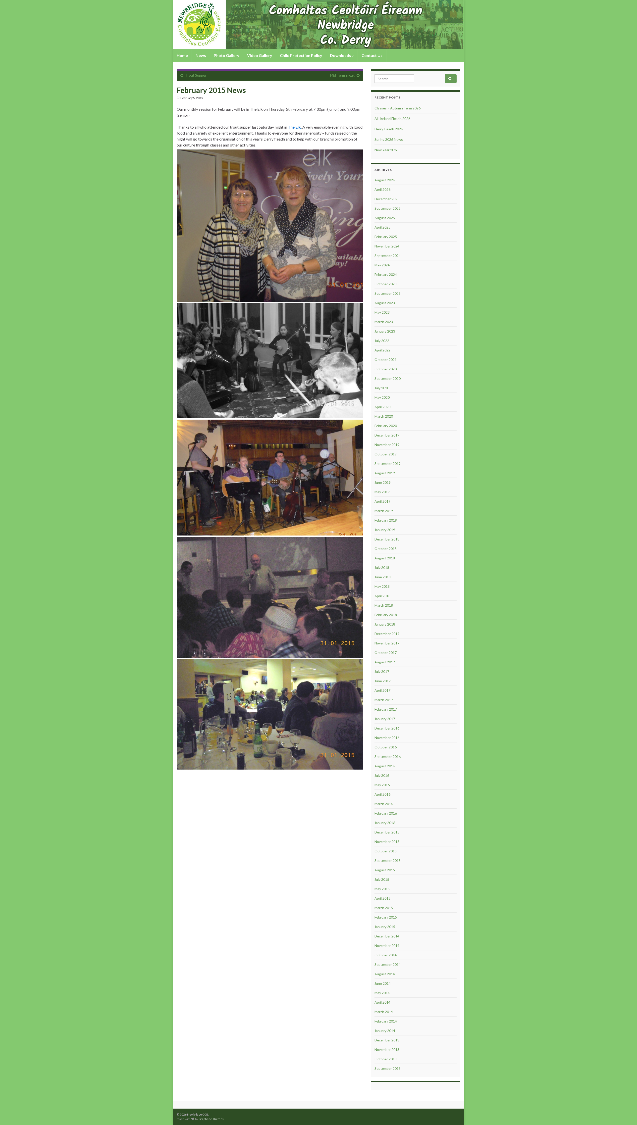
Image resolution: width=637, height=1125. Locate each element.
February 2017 (385, 709)
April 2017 (382, 690)
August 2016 (384, 766)
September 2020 (387, 378)
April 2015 (382, 898)
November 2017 (386, 643)
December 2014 (386, 936)
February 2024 (385, 274)
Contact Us (372, 55)
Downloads (341, 55)
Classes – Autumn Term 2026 (397, 108)
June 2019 (382, 482)
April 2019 (382, 501)
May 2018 (382, 586)
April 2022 (382, 350)
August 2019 (384, 473)
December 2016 (386, 728)
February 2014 (385, 1021)
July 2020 (381, 388)
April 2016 (382, 794)
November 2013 (386, 1049)
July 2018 (381, 567)
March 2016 (383, 804)
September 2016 (387, 756)
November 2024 (386, 246)
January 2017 (384, 719)
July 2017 (381, 671)
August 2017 (384, 662)
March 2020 (383, 416)
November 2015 (386, 841)
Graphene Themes (211, 1119)
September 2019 (387, 463)
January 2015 (384, 927)
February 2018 (385, 615)
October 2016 (385, 747)
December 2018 (386, 539)
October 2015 (385, 851)
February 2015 (385, 917)
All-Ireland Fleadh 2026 (392, 118)
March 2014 (383, 1012)
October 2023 (385, 284)
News (201, 55)
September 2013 (387, 1068)
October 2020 (385, 369)
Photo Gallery (226, 55)
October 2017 (385, 652)
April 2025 (382, 227)
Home (182, 55)
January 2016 (384, 823)
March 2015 (383, 908)
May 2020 (382, 397)
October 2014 (385, 955)
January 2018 (384, 624)
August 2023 (384, 303)
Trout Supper (195, 75)
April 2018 (382, 596)
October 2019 (385, 454)
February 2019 (385, 520)
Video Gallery (259, 55)
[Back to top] (626, 1114)
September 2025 (387, 208)
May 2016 (382, 785)
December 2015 (386, 832)
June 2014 (382, 983)
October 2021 (385, 359)
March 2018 (383, 605)
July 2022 (381, 341)
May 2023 (382, 312)
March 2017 (383, 700)
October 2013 (385, 1059)
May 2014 (382, 993)
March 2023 (383, 322)
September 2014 (387, 964)
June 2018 (382, 577)
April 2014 (382, 1002)
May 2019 (382, 492)
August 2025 (384, 218)
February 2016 (385, 813)
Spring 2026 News (388, 139)
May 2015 (382, 889)
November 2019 (386, 444)
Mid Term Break (342, 75)
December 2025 (386, 199)
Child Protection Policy (301, 55)
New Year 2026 (386, 150)
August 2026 (384, 180)
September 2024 (387, 255)
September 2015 (387, 860)
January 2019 (384, 530)
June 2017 (382, 681)
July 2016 (381, 775)
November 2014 (386, 945)
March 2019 (383, 511)
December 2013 (386, 1040)
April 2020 (382, 407)
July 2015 (381, 879)
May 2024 (382, 265)
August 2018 (384, 558)
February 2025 (385, 237)
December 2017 (386, 634)
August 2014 (384, 974)
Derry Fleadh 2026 (388, 129)
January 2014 (384, 1030)
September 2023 (387, 293)
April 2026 (382, 189)
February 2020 (385, 426)
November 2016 (386, 737)
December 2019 (386, 435)
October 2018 (385, 548)
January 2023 (384, 331)
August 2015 (384, 870)
